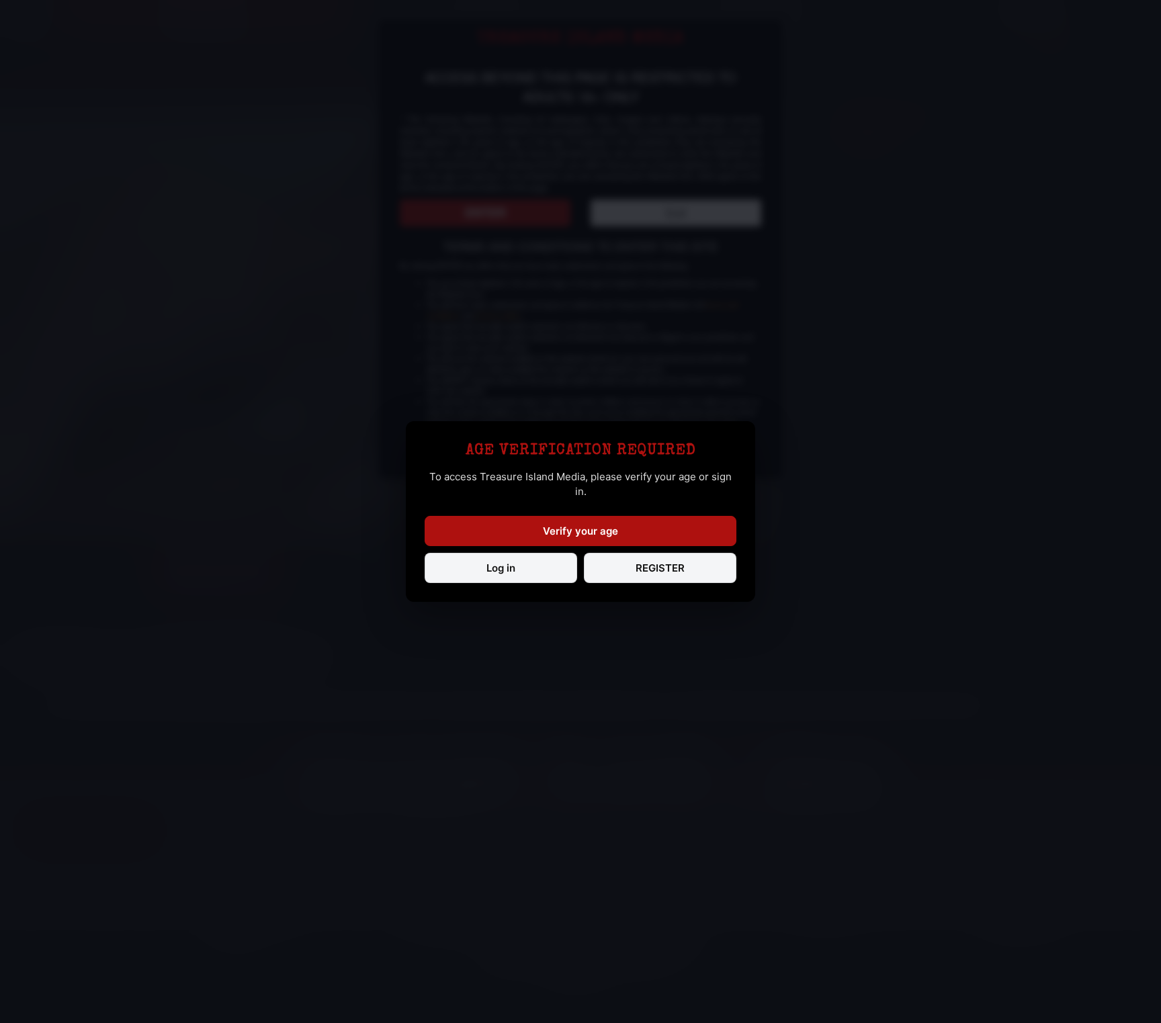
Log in (500, 568)
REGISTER (660, 568)
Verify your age (580, 531)
